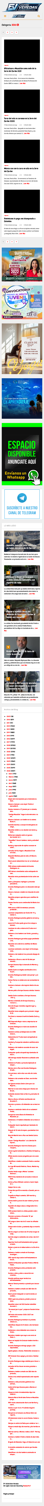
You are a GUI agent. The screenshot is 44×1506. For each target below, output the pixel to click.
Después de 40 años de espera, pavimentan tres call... (23, 1131)
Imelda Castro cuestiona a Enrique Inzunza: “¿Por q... (22, 996)
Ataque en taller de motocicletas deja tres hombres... (21, 1393)
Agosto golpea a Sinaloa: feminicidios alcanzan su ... (24, 1352)
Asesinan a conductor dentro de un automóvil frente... (22, 1110)
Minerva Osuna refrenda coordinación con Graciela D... (21, 1100)
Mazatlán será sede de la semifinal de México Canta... (22, 945)
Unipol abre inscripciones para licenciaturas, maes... (22, 800)
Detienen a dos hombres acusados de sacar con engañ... (23, 1048)
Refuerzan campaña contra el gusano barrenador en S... (20, 836)
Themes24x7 (27, 1486)
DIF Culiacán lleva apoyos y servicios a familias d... (23, 1357)
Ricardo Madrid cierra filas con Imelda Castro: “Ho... (23, 1136)
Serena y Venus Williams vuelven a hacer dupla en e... (23, 1183)
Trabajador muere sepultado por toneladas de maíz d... (23, 1126)
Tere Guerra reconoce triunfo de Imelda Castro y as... (23, 1017)
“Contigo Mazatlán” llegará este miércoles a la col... (23, 815)
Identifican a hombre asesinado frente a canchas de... (24, 1162)
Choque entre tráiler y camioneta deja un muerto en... (24, 1228)
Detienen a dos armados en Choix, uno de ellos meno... (22, 1079)
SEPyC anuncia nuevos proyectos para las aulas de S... (23, 1157)
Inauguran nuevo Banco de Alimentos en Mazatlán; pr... (21, 1116)
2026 (9, 771)
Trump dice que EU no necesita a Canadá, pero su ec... (23, 1191)
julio (10, 793)
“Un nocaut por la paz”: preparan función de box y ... (23, 1310)
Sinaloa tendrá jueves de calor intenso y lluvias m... (23, 1202)
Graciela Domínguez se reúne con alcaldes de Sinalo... (22, 1028)
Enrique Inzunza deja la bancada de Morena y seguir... (23, 965)
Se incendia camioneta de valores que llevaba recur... (22, 1448)
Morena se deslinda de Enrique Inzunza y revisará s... (21, 1002)
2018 (8, 745)
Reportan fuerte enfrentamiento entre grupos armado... (23, 1243)
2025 (9, 768)
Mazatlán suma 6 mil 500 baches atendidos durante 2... (22, 1305)
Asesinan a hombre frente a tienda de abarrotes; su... (23, 1438)
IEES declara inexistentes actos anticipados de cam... (23, 872)
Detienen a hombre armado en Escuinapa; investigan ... (21, 1253)
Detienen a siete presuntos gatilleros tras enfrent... (21, 1383)
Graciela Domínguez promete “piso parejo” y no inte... (23, 976)
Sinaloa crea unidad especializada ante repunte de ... (23, 1378)
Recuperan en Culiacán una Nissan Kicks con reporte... (22, 1414)
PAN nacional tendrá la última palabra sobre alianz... (22, 1212)
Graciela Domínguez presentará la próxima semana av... (22, 1321)
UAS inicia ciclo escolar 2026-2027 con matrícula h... (20, 1315)
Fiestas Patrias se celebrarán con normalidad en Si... (23, 981)
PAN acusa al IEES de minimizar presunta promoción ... (21, 909)
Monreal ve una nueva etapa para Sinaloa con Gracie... (23, 1090)
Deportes (6, 65)
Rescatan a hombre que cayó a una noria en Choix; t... (22, 1336)
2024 (9, 764)
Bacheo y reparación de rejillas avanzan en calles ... (22, 846)
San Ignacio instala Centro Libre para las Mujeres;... (21, 1085)
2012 (8, 726)
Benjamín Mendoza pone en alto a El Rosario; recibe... (22, 857)
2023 (9, 761)
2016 (8, 739)
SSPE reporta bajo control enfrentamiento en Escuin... (22, 1259)
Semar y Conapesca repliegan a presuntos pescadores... (21, 883)
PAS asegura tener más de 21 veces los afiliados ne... (23, 1222)
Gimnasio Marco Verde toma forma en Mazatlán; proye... (23, 1398)
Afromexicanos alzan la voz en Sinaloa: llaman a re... (23, 1419)
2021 (8, 755)
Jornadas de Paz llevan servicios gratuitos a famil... (22, 1367)
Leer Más (23, 83)
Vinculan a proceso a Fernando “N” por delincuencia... (20, 1217)
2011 (8, 723)
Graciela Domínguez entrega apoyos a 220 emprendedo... (21, 1347)
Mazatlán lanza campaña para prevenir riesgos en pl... (23, 1012)
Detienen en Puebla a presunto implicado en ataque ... (22, 1064)
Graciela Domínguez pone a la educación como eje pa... (24, 888)
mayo (10, 786)
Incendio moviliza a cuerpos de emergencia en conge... (22, 826)
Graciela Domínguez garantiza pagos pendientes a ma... (23, 940)
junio (10, 790)
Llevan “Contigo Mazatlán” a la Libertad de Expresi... (22, 1141)
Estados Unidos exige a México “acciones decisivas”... (21, 1172)
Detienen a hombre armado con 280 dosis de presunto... (22, 1290)
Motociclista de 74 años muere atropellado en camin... (22, 1038)
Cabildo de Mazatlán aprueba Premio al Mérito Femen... (23, 1264)
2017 (8, 742)
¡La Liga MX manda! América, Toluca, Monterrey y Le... (23, 1167)
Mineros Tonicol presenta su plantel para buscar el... (23, 1284)
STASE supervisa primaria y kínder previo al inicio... (22, 1300)
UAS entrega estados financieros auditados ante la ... (23, 1059)
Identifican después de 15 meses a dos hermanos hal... (23, 1326)
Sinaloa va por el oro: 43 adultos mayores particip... (21, 1409)
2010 (8, 719)
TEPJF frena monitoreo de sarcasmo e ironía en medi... (23, 1178)
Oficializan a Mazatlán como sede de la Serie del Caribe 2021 (20, 69)
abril (10, 783)
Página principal (8, 1494)
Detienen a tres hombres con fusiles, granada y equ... (23, 934)
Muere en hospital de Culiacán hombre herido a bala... (23, 1341)
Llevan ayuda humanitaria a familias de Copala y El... (24, 1152)
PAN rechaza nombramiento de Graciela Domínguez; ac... (21, 867)
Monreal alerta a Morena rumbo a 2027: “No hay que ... (24, 1433)
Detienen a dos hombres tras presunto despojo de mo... (23, 955)
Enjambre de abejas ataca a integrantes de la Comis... (23, 1207)
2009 (9, 716)
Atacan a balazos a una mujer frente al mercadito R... (21, 805)
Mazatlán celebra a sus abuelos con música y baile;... (22, 831)
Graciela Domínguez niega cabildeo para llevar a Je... (24, 1362)
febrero (11, 777)
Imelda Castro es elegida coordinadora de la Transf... (22, 971)
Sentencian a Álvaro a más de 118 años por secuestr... (21, 960)
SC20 (14, 24)
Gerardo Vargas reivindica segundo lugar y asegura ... (22, 1007)
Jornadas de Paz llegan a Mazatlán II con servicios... (21, 852)
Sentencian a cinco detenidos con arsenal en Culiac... (22, 1331)
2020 (9, 752)
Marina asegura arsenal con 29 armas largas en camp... (23, 1233)
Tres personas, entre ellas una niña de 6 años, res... (22, 1074)
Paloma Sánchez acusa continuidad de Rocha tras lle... (24, 903)
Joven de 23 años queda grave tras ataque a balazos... (22, 924)
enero (11, 774)
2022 (9, 758)
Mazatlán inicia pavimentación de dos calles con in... (23, 877)
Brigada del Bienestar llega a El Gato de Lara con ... (24, 1443)
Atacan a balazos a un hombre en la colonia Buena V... (22, 821)
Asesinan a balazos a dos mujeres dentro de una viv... (23, 986)
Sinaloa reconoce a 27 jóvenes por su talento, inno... (22, 810)
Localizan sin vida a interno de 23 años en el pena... (22, 929)
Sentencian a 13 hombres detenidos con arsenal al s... (24, 1121)
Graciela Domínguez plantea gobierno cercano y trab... (23, 919)
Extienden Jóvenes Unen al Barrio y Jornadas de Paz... (23, 1095)
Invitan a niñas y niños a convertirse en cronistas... (21, 1274)
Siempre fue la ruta (14, 1187)
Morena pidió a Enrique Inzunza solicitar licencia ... (24, 991)
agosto (11, 796)
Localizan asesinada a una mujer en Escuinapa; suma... (23, 950)
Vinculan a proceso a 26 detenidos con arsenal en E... (24, 1105)
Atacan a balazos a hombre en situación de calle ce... (23, 893)
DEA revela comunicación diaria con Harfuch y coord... (23, 1404)
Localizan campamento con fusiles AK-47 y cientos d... (22, 914)
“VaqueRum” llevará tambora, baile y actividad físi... (23, 841)
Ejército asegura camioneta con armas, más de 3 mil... (23, 1238)
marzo (11, 780)
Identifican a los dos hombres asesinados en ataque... (22, 1453)
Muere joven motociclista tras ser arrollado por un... (23, 862)
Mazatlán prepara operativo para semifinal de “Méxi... (23, 898)
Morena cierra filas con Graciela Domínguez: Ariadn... (22, 1069)
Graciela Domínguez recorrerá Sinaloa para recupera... (22, 1147)
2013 (8, 729)
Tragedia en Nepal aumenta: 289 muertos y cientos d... (22, 1196)
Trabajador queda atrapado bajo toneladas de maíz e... (23, 1053)
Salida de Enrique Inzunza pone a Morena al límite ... (22, 1388)
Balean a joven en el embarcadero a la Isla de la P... (23, 1248)
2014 (8, 732)
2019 (8, 748)
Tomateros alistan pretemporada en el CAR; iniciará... (22, 1033)
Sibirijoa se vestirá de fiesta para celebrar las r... (24, 1423)
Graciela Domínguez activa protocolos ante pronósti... (22, 1269)
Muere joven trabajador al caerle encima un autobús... (22, 1295)
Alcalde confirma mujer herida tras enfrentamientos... (19, 1279)
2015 (8, 736)
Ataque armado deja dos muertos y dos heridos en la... (24, 1427)
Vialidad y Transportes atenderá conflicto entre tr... (23, 1043)
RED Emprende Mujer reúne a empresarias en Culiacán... (22, 1022)
